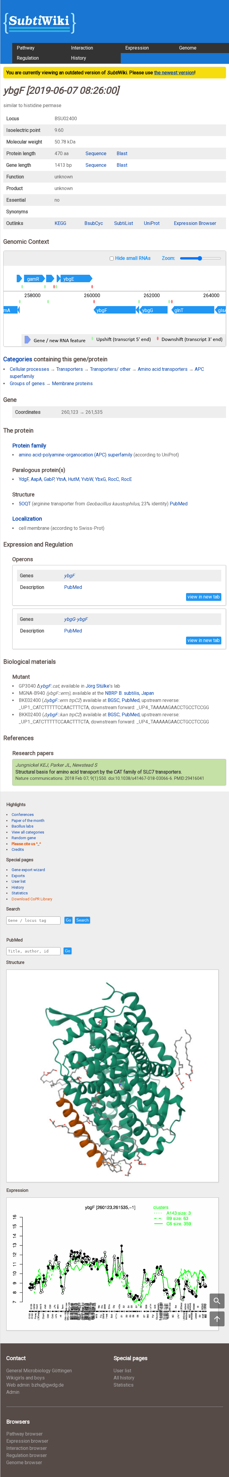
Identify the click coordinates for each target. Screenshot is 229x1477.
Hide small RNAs (133, 258)
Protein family (29, 445)
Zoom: (169, 258)
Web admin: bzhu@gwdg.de (35, 1385)
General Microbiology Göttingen (39, 1370)
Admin (12, 1392)
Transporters (69, 369)
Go (68, 920)
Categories (17, 359)
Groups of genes (27, 383)
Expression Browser (195, 223)
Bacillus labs (22, 826)
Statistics (20, 893)
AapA (36, 479)
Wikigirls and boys (25, 1378)
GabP (49, 479)
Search (82, 920)
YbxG (100, 479)
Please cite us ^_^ (26, 844)
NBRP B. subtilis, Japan (129, 693)
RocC (113, 479)
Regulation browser (26, 1455)
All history (124, 1378)
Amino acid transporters (163, 369)
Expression (137, 48)
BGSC (114, 700)
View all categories (28, 832)
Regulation (28, 58)
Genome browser (24, 1462)
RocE (126, 479)
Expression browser (27, 1441)
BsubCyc (93, 223)
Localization (27, 519)
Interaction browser (26, 1448)
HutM (73, 479)
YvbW (87, 479)
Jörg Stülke (97, 686)
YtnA (61, 479)
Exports (18, 875)
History (78, 58)
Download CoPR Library (32, 899)
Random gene (24, 838)
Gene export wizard (28, 870)
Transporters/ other (110, 369)
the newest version (174, 72)
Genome (187, 48)
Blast (122, 153)
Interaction (82, 48)
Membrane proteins (72, 383)
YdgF (24, 479)
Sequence (96, 153)
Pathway (26, 48)
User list (19, 881)
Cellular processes (29, 369)
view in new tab (204, 597)
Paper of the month (28, 820)
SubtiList (123, 223)
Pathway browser (24, 1434)
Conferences (23, 814)
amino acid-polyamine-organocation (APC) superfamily (75, 455)
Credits (18, 849)
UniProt (152, 223)
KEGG (60, 223)
